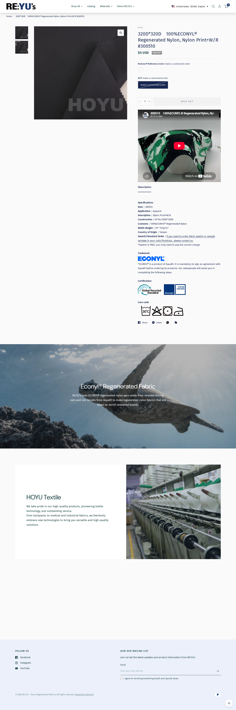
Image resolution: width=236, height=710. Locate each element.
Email (123, 665)
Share (145, 322)
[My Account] (219, 6)
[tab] (144, 187)
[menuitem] (77, 6)
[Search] (213, 6)
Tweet (159, 322)
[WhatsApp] (168, 322)
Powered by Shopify (84, 694)
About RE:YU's (124, 6)
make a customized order (141, 70)
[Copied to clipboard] (177, 322)
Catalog (91, 6)
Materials (105, 6)
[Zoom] (121, 33)
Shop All (75, 6)
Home (9, 16)
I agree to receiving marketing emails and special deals (151, 678)
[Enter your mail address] (217, 671)
